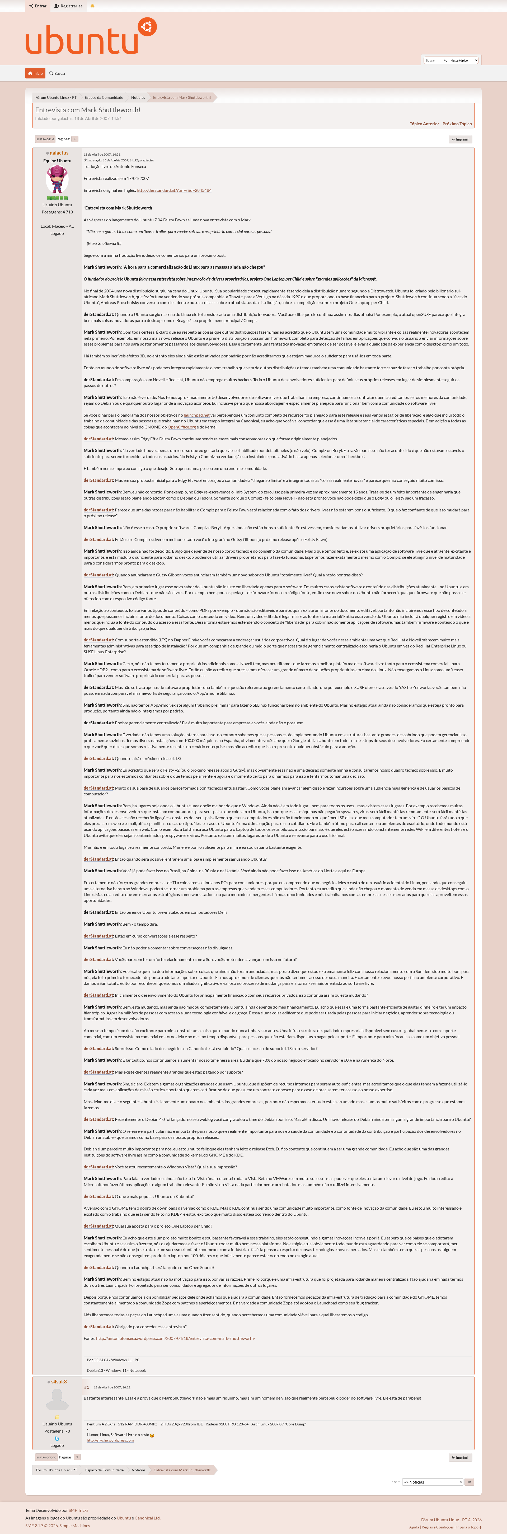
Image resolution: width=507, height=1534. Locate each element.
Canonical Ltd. (148, 1517)
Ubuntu (124, 1517)
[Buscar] (445, 60)
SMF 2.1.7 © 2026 (41, 1525)
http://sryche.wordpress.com (110, 1440)
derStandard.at (98, 438)
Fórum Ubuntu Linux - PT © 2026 (451, 1519)
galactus (59, 153)
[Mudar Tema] (92, 6)
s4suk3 (59, 1381)
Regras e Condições (438, 1527)
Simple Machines (74, 1525)
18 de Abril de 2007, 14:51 (102, 154)
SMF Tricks (78, 1510)
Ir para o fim (45, 139)
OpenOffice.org (182, 426)
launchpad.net (197, 414)
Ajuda (414, 1527)
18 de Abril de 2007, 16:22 (112, 1387)
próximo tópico (457, 123)
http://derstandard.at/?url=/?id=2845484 (174, 190)
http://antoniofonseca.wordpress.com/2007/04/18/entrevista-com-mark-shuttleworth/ (175, 1338)
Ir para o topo (46, 1457)
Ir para (396, 1482)
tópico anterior (424, 123)
